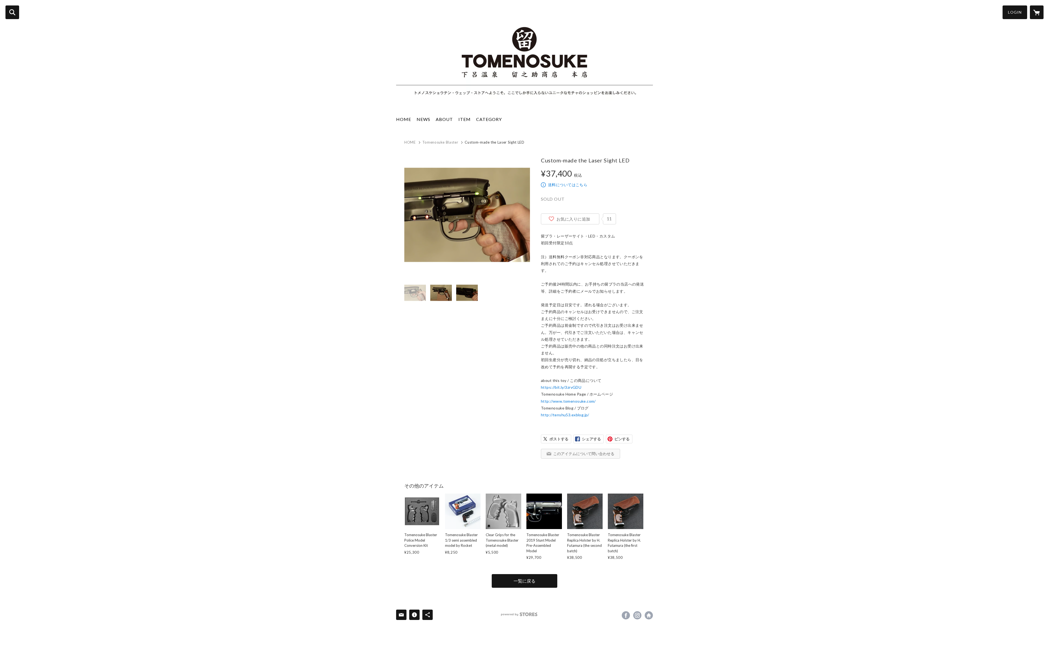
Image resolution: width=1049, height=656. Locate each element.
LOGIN (1015, 12)
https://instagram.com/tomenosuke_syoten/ (637, 615)
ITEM (464, 119)
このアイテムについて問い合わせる (583, 453)
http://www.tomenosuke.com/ (568, 401)
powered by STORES (519, 614)
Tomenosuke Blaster (440, 142)
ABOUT (444, 119)
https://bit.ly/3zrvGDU (561, 387)
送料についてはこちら (567, 184)
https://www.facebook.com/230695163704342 (626, 615)
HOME (403, 119)
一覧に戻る (524, 580)
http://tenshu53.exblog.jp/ (565, 414)
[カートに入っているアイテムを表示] (1037, 12)
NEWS (423, 119)
